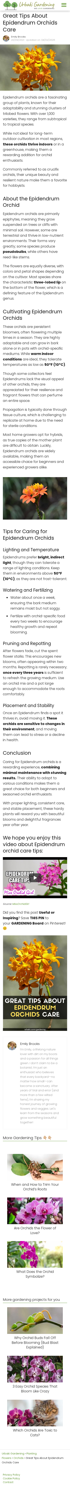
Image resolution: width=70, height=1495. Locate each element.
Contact (8, 1482)
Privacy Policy (11, 1475)
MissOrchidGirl (20, 904)
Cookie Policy (11, 1478)
